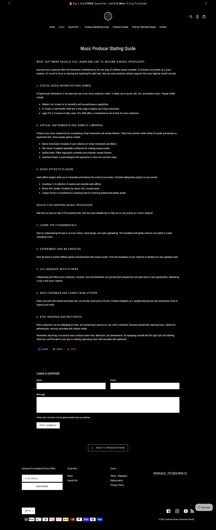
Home (70, 475)
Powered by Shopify (186, 519)
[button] (206, 3)
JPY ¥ (28, 510)
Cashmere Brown (171, 519)
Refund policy (116, 480)
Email (113, 380)
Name (39, 380)
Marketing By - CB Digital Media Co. (170, 473)
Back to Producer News (110, 447)
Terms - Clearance (118, 475)
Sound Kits (72, 480)
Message (41, 394)
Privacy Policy (117, 485)
